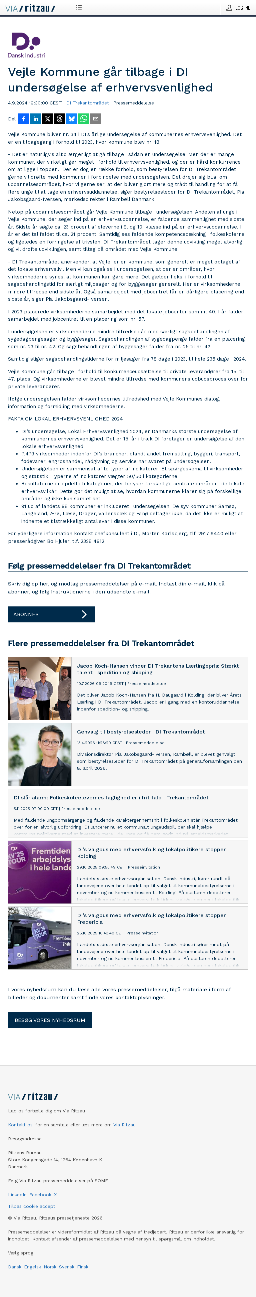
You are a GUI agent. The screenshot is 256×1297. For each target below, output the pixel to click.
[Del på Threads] (59, 119)
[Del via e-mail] (95, 119)
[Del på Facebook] (23, 119)
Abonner (26, 614)
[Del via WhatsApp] (83, 119)
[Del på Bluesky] (71, 119)
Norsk (50, 1266)
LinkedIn (17, 1194)
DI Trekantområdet (87, 102)
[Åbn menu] (80, 7)
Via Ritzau (124, 1124)
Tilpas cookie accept (31, 1206)
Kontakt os (20, 1124)
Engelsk (32, 1266)
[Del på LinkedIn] (35, 119)
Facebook (40, 1194)
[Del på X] (47, 119)
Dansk (14, 1266)
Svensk (66, 1266)
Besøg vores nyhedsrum (50, 1020)
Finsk (82, 1266)
